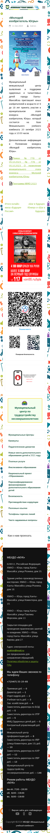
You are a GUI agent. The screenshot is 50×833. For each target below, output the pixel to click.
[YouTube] (17, 814)
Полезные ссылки (17, 508)
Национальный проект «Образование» (20, 474)
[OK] (24, 814)
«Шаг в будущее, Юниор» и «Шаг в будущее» (36, 207)
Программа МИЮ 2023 (24, 183)
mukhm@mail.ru (15, 650)
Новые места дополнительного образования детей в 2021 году (24, 454)
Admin (33, 26)
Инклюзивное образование (22, 467)
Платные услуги (16, 461)
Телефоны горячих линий (21, 514)
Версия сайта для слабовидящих (26, 810)
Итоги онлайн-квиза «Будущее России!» (13, 207)
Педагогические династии (21, 446)
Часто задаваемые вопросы (22, 520)
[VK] (30, 814)
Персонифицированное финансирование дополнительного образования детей (24, 486)
